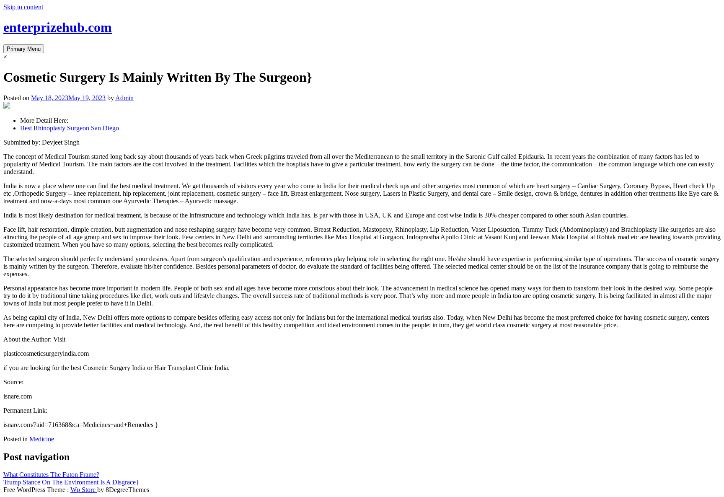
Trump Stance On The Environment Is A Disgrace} (71, 482)
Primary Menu (24, 49)
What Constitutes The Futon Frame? (51, 474)
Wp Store (83, 489)
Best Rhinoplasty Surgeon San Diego (69, 128)
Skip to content (23, 6)
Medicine (41, 439)
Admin (124, 97)
